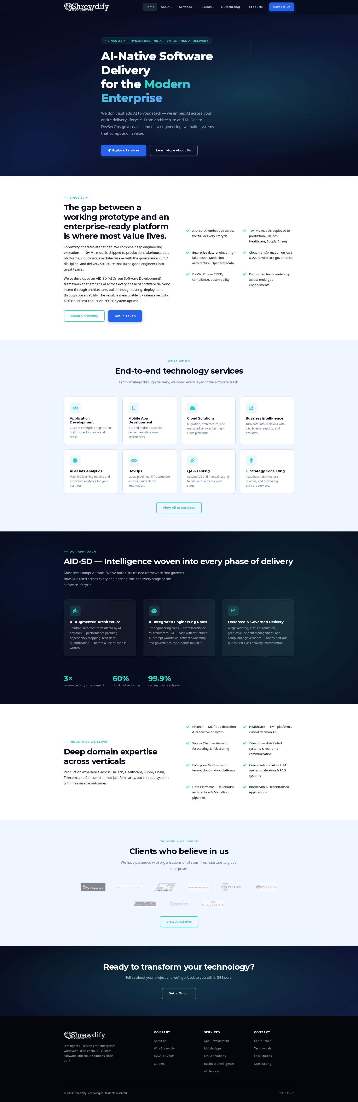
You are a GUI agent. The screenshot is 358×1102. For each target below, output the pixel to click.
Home (149, 6)
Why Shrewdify (164, 1048)
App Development (216, 1041)
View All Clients (179, 922)
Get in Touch (125, 316)
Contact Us (281, 7)
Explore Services (126, 150)
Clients (206, 6)
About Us (160, 1041)
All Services (212, 1071)
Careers (159, 1064)
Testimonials (262, 1048)
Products (256, 6)
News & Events (164, 1056)
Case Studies (263, 1056)
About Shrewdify (84, 316)
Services (185, 6)
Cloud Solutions (215, 1056)
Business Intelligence (219, 1064)
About (165, 6)
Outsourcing (230, 6)
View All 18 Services (179, 508)
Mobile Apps (212, 1048)
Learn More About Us (173, 150)
